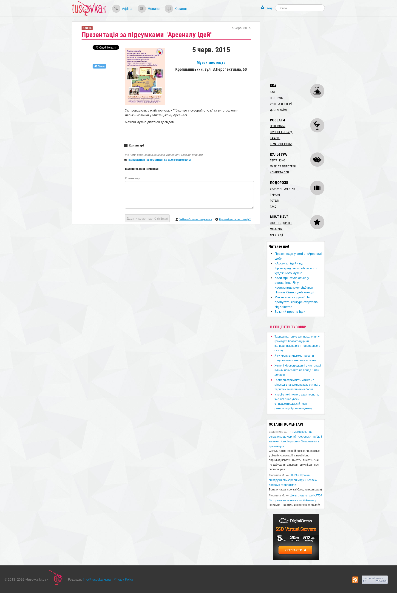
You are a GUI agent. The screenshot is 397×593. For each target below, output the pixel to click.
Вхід (269, 8)
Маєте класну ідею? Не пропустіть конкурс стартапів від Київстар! (296, 302)
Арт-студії (276, 235)
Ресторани (277, 98)
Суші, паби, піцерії (281, 104)
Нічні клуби (277, 126)
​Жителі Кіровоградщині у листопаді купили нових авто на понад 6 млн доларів (298, 369)
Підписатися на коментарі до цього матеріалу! (159, 160)
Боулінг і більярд (281, 132)
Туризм (275, 194)
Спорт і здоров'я (281, 223)
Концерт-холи (279, 172)
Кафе (273, 92)
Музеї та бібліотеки (283, 166)
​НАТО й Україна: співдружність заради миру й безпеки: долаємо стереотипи (293, 480)
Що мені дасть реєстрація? (235, 219)
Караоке (275, 138)
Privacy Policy (123, 579)
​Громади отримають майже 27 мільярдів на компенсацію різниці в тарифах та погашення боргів (297, 384)
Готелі (274, 200)
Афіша (127, 8)
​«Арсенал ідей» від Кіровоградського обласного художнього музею (296, 268)
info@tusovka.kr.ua (97, 579)
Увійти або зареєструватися (195, 219)
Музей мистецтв (211, 62)
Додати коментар (147, 218)
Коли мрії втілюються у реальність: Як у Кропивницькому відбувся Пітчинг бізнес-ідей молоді (294, 284)
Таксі (273, 206)
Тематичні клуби (281, 144)
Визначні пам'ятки (282, 188)
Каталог (181, 8)
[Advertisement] (301, 50)
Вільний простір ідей (290, 311)
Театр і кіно (277, 160)
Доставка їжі (278, 110)
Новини (153, 8)
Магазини (276, 229)
